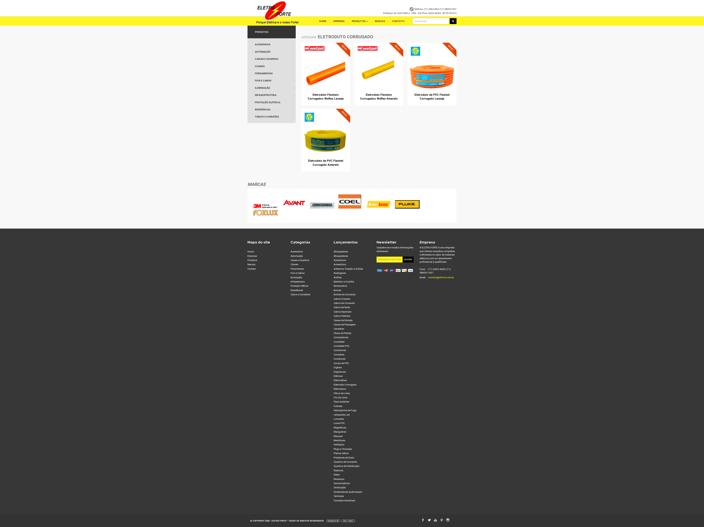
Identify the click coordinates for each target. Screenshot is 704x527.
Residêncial (263, 109)
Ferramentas (264, 73)
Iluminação (262, 87)
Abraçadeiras (341, 251)
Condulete (339, 341)
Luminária (339, 419)
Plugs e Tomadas (343, 449)
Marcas (380, 21)
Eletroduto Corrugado (345, 384)
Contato (398, 21)
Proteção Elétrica (267, 102)
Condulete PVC (341, 346)
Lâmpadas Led (342, 414)
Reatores (338, 470)
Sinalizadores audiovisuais (348, 492)
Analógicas (340, 273)
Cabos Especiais (342, 311)
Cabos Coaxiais (342, 299)
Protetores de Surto (344, 457)
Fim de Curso (341, 397)
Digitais (338, 367)
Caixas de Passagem (345, 324)
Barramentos (340, 285)
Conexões (339, 354)
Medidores (339, 440)
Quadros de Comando (345, 461)
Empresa (339, 21)
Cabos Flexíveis (342, 316)
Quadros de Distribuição (347, 466)
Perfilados (339, 444)
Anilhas (338, 277)
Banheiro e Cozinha (344, 281)
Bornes (337, 290)
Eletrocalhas (340, 380)
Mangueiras (340, 431)
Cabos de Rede (342, 307)
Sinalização (340, 487)
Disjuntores (340, 371)
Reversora (339, 479)
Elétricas (338, 376)
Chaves (260, 66)
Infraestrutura (265, 94)
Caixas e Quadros (266, 58)
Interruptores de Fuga (345, 410)
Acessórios (262, 44)
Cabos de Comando (344, 303)
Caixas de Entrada (343, 320)
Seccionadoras (342, 483)
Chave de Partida (342, 333)
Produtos (359, 21)
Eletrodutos (340, 389)
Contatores (339, 358)
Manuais (338, 436)
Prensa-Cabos (341, 453)
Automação (263, 51)
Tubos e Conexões (267, 116)
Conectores (340, 350)
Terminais (339, 496)
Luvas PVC (339, 423)
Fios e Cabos (263, 80)
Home (322, 21)
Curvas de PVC (341, 363)
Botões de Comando (345, 294)
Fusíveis (338, 406)
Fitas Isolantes (341, 401)
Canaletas (339, 328)
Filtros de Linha (342, 393)
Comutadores (341, 337)
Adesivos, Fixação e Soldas (348, 268)
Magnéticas (340, 427)
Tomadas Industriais (344, 500)
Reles (337, 474)
